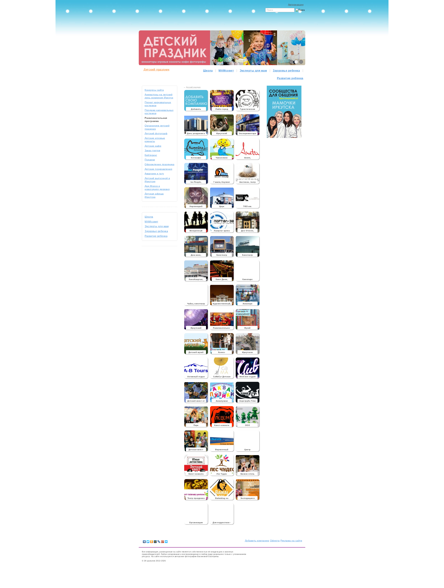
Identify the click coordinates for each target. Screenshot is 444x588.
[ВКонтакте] (144, 541)
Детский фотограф (156, 133)
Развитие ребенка (290, 78)
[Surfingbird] (166, 541)
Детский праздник (156, 69)
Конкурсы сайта (154, 90)
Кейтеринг (151, 155)
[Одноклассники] (151, 541)
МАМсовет (226, 70)
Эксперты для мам (253, 70)
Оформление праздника (159, 164)
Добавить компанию (257, 540)
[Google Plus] (162, 541)
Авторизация (296, 4)
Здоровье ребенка (286, 70)
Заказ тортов (152, 150)
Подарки (150, 159)
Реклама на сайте (291, 540)
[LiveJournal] (159, 541)
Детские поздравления (158, 169)
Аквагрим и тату (154, 173)
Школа (208, 70)
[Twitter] (148, 541)
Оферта (275, 540)
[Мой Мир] (155, 541)
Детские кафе (153, 146)
